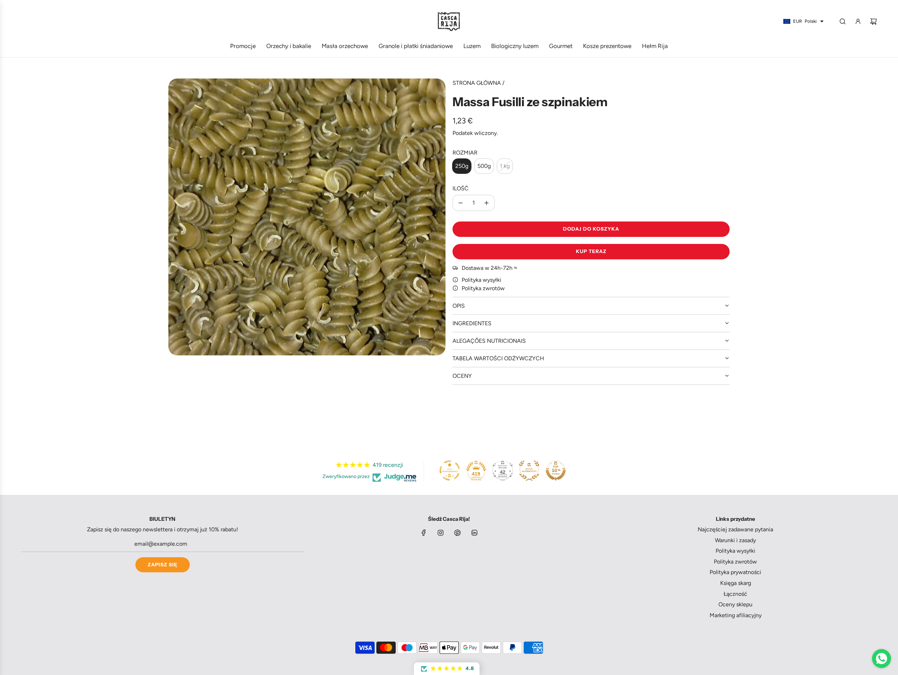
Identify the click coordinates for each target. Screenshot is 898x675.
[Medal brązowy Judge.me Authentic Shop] (529, 470)
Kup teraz (591, 251)
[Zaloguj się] (858, 21)
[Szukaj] (842, 21)
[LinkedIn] (474, 532)
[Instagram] (440, 532)
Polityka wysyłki (481, 280)
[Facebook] (423, 532)
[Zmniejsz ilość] (460, 203)
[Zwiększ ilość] (486, 203)
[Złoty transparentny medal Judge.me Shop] (450, 470)
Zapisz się (162, 564)
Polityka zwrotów (483, 288)
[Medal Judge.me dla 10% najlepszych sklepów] (555, 470)
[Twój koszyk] (873, 21)
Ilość (461, 188)
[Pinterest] (457, 532)
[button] (447, 668)
